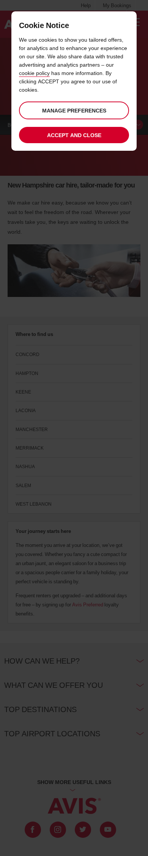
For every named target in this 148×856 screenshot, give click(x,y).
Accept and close (74, 135)
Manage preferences (74, 110)
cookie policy (34, 73)
